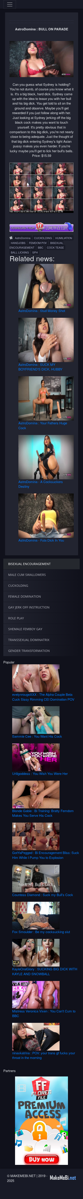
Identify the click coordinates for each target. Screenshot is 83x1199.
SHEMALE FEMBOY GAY (25, 629)
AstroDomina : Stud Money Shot (41, 310)
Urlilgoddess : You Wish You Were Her (40, 773)
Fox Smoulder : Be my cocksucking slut (41, 931)
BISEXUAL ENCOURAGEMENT (29, 564)
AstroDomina (23, 238)
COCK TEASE (55, 247)
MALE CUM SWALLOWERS (27, 575)
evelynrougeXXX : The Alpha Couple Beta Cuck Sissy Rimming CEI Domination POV (43, 696)
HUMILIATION (63, 238)
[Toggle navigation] (10, 4)
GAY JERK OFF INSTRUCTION (29, 607)
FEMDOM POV (38, 243)
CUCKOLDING (43, 238)
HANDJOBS (18, 243)
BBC (40, 247)
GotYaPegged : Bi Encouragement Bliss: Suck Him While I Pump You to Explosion (45, 855)
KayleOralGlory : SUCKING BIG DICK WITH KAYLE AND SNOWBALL (44, 971)
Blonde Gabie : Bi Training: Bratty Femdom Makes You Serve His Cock (43, 813)
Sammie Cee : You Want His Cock (37, 736)
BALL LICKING (20, 252)
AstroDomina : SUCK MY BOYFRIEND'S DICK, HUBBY (40, 366)
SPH (35, 252)
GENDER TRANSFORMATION (29, 651)
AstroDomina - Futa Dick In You (41, 540)
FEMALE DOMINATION (24, 596)
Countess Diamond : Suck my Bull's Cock (42, 894)
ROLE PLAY (16, 618)
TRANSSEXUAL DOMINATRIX (28, 640)
